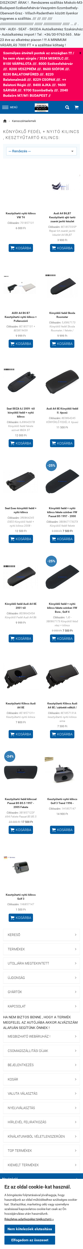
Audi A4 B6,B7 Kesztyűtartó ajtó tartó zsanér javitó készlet (62, 217)
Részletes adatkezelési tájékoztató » (29, 1219)
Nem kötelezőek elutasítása (30, 1229)
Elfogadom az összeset (29, 1240)
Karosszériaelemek (24, 121)
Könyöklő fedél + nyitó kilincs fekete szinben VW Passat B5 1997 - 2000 (62, 512)
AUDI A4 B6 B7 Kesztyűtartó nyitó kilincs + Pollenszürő (21, 317)
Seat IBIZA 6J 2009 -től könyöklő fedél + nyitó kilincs (21, 412)
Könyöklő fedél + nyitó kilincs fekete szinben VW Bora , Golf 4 (62, 607)
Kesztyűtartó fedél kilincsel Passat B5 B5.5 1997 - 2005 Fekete (21, 803)
